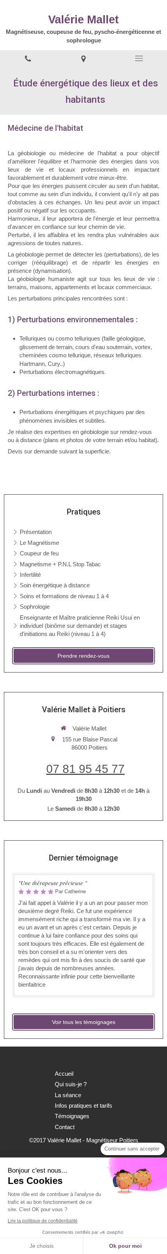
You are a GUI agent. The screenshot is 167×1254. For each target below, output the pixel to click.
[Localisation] (83, 58)
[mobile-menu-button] (139, 58)
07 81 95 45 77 (85, 768)
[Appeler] (28, 58)
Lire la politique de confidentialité (43, 1221)
